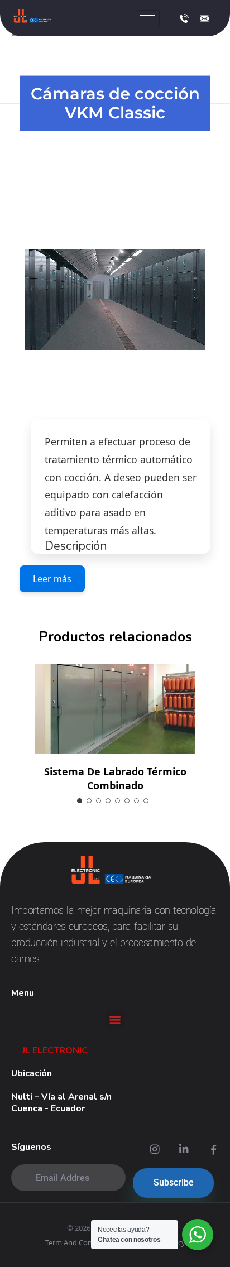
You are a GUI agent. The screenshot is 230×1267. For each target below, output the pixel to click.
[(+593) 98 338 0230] (184, 18)
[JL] (32, 16)
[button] (115, 1019)
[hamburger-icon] (147, 18)
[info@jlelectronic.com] (204, 18)
